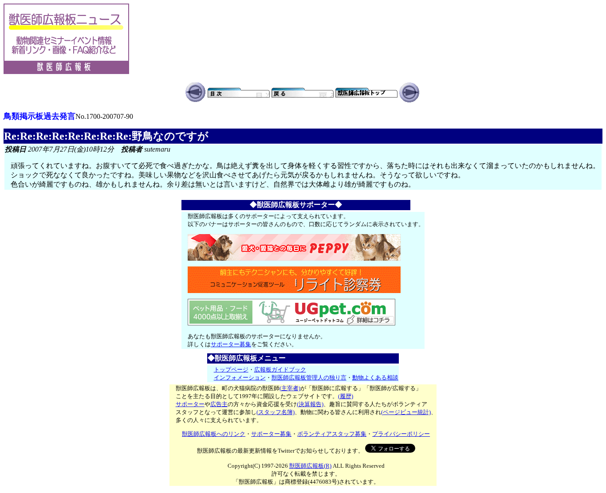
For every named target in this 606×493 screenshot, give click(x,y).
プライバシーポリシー (401, 433)
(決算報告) (310, 404)
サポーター (190, 404)
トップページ (231, 369)
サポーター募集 (231, 344)
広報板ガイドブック (280, 369)
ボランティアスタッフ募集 (331, 433)
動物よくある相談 (375, 377)
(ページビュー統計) (406, 412)
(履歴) (345, 396)
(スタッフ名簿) (275, 412)
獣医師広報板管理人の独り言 (309, 377)
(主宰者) (289, 388)
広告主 (219, 404)
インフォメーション (240, 377)
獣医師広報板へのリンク (213, 433)
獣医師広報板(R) (310, 465)
